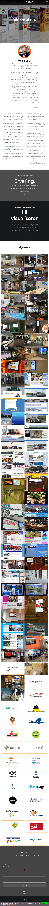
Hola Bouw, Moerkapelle (13, 576)
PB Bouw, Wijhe (13, 471)
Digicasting (17, 72)
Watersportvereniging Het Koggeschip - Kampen (36, 406)
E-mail (4, 864)
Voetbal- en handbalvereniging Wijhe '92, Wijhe (12, 537)
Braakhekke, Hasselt (13, 510)
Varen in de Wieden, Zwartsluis (36, 379)
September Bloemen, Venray (36, 668)
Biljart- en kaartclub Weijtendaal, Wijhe (13, 432)
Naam (4, 858)
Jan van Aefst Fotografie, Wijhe (13, 392)
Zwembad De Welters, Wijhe (13, 418)
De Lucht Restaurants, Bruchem (13, 550)
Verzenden (24, 885)
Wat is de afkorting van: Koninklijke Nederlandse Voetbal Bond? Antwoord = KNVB (22, 878)
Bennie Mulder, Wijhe (36, 471)
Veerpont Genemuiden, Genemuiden (36, 392)
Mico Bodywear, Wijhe (12, 602)
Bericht (4, 870)
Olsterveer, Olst (36, 418)
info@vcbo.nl (27, 857)
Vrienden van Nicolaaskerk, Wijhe (36, 431)
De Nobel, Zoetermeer (36, 497)
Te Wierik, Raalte (36, 550)
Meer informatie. (14, 904)
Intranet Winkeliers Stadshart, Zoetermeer (13, 636)
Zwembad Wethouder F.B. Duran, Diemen (13, 406)
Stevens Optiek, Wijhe (12, 563)
